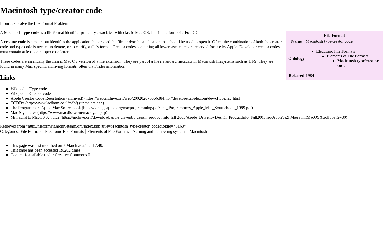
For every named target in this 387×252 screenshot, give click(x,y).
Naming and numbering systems (159, 131)
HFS (252, 61)
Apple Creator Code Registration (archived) (47, 98)
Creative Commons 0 (72, 155)
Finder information (109, 66)
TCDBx (17, 103)
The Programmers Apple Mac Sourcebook (46, 107)
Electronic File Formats (335, 51)
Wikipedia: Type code (29, 88)
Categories (9, 131)
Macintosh (198, 131)
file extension (110, 61)
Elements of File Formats (347, 56)
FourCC (192, 32)
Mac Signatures (23, 112)
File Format (334, 35)
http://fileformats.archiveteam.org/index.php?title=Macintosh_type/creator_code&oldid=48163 (106, 126)
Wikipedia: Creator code (31, 93)
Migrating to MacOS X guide (35, 117)
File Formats (31, 131)
